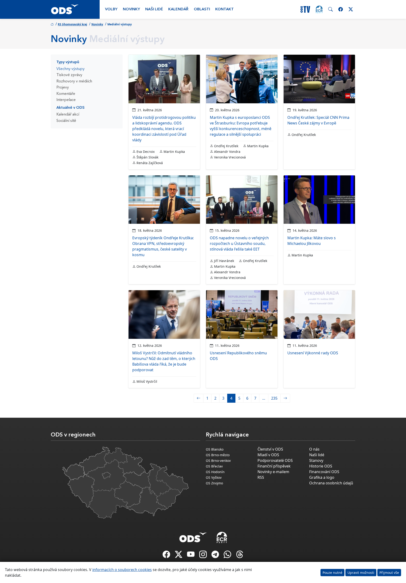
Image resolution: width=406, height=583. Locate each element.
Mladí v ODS (268, 454)
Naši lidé (154, 9)
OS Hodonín (215, 472)
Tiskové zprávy (69, 75)
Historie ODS (320, 466)
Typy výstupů (67, 62)
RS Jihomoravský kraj (72, 24)
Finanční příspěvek (274, 466)
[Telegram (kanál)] (215, 555)
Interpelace (66, 100)
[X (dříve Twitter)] (179, 555)
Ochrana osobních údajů (331, 483)
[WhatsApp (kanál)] (228, 555)
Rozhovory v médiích (74, 81)
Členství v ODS (270, 449)
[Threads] (239, 555)
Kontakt (224, 9)
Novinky (131, 9)
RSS (261, 477)
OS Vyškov (214, 477)
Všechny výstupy (70, 69)
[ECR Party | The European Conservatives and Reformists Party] (319, 9)
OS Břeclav (214, 466)
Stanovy (316, 460)
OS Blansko (214, 449)
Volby (111, 9)
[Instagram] (203, 555)
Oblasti (202, 9)
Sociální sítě (66, 121)
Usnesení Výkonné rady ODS (312, 352)
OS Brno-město (218, 455)
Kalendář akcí (67, 114)
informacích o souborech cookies (122, 569)
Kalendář (178, 9)
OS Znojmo (214, 483)
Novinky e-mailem (273, 471)
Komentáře (65, 94)
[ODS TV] (191, 555)
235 (274, 398)
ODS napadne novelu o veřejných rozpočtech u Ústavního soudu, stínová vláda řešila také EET (239, 243)
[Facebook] (167, 555)
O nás (314, 449)
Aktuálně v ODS (70, 108)
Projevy (62, 87)
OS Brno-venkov (218, 460)
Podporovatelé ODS (275, 460)
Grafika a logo (321, 477)
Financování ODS (324, 471)
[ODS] (193, 536)
